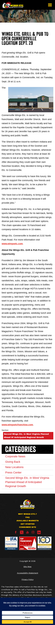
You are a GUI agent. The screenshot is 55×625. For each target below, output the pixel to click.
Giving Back (12, 461)
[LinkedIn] (39, 532)
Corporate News (15, 456)
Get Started (28, 524)
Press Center (13, 472)
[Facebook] (15, 533)
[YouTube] (27, 533)
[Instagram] (33, 533)
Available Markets (27, 521)
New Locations (14, 467)
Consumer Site (27, 527)
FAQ (27, 517)
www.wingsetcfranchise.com (17, 424)
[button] (50, 5)
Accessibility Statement (27, 573)
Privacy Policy (28, 579)
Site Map (27, 567)
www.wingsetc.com (12, 243)
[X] (21, 532)
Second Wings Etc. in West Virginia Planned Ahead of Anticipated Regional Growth (26, 435)
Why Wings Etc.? (27, 514)
